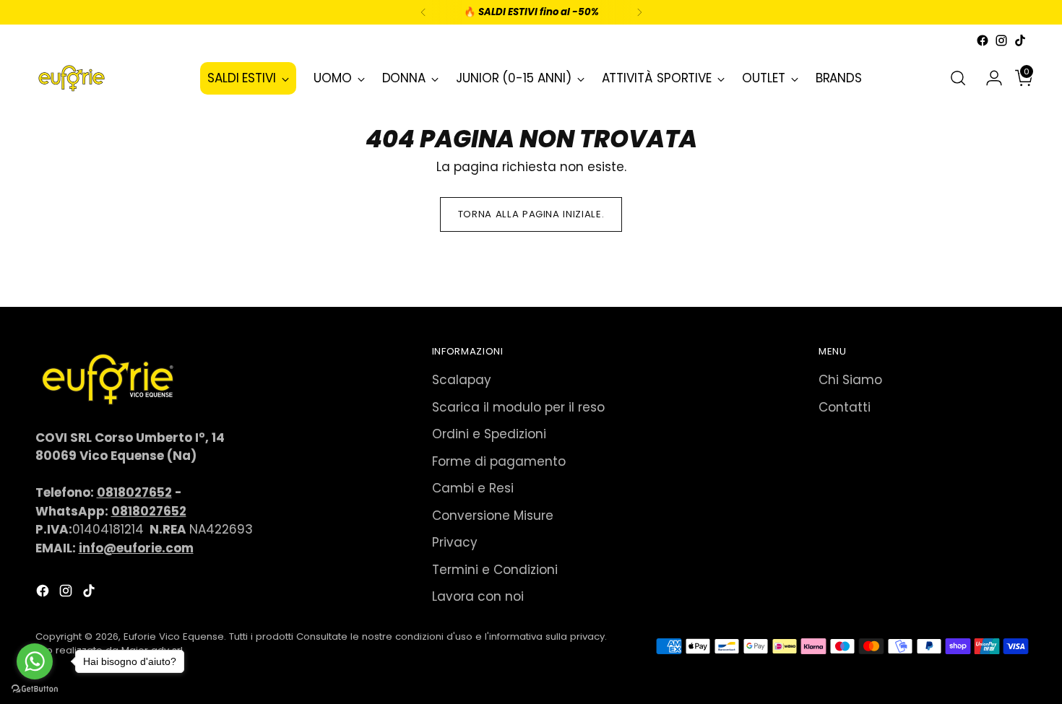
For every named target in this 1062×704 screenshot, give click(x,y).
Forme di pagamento (499, 461)
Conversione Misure (492, 515)
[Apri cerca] (958, 78)
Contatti (845, 407)
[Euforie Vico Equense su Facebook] (982, 40)
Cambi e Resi (473, 488)
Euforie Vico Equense (174, 636)
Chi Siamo (850, 379)
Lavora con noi (478, 596)
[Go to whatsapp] (35, 661)
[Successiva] (639, 12)
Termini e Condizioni (495, 569)
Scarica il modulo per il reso (518, 407)
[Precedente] (423, 12)
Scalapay (461, 379)
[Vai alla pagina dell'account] (988, 78)
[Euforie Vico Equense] (71, 78)
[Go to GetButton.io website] (35, 689)
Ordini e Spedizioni (489, 434)
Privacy (455, 542)
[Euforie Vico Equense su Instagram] (1001, 40)
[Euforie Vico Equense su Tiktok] (1020, 40)
